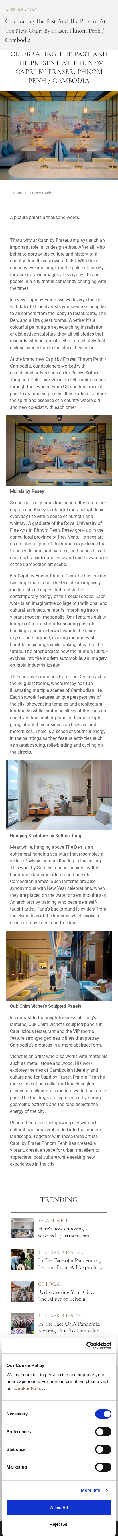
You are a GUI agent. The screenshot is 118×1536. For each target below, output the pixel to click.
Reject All (59, 1524)
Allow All (59, 1507)
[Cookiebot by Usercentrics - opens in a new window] (86, 1345)
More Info (91, 1490)
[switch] (103, 1431)
